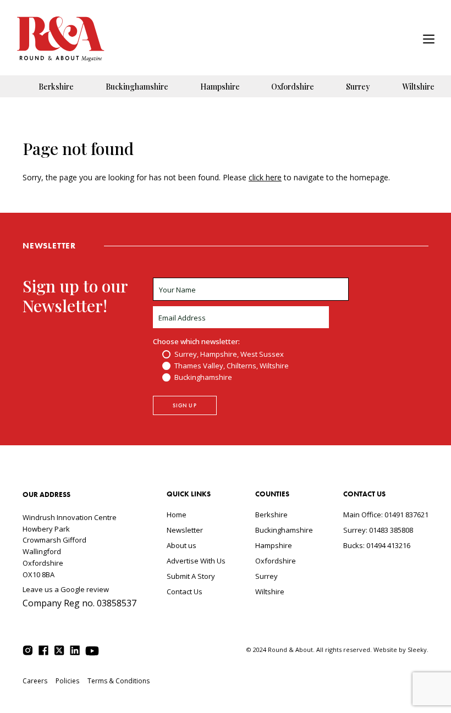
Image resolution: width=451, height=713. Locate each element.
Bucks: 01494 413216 (376, 545)
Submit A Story (191, 576)
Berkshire (56, 86)
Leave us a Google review (66, 589)
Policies (67, 681)
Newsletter (185, 530)
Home (176, 514)
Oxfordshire (292, 86)
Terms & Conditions (118, 681)
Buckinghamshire (137, 86)
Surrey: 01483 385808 (378, 530)
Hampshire (220, 86)
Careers (35, 681)
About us (181, 545)
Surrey (358, 86)
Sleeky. (418, 649)
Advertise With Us (196, 561)
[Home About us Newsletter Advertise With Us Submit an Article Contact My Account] (429, 40)
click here (265, 177)
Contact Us (184, 591)
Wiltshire (418, 86)
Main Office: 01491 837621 (385, 514)
